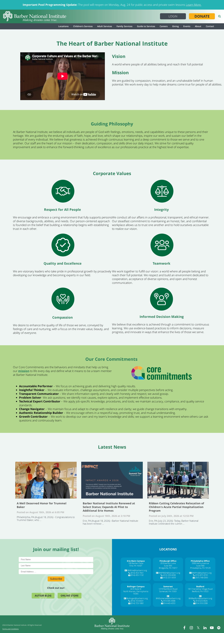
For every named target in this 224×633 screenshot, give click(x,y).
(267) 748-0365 (201, 577)
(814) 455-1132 (137, 575)
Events (186, 26)
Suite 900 (200, 565)
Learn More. (193, 5)
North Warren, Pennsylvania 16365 (135, 592)
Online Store (69, 595)
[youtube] (212, 628)
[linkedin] (205, 628)
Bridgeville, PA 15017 (168, 568)
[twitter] (198, 628)
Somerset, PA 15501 (168, 591)
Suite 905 (168, 565)
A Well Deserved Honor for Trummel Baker (46, 480)
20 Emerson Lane (168, 563)
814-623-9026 (202, 600)
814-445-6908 (169, 600)
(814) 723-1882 (137, 603)
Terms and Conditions (10, 629)
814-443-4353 (169, 603)
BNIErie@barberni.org (137, 570)
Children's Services (83, 26)
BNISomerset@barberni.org (168, 598)
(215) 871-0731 (201, 575)
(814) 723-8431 (137, 600)
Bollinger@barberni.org (137, 598)
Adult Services (104, 26)
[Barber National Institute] (34, 16)
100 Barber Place (135, 563)
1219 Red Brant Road (168, 589)
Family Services (124, 26)
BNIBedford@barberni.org (200, 598)
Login (173, 16)
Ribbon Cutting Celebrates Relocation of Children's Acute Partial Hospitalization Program (178, 480)
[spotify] (219, 628)
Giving (175, 26)
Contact (210, 26)
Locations (63, 26)
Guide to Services (146, 26)
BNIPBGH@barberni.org (169, 572)
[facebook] (184, 628)
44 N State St (135, 589)
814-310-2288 (202, 603)
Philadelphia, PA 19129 (200, 568)
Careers (164, 26)
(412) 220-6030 (169, 575)
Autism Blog (43, 595)
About (198, 26)
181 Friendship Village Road (200, 589)
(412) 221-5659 (169, 577)
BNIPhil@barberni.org (202, 572)
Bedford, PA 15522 (200, 591)
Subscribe (56, 578)
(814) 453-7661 (137, 572)
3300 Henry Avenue (200, 563)
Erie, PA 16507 (136, 565)
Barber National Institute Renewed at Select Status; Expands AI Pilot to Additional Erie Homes (112, 480)
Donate (202, 16)
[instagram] (191, 628)
